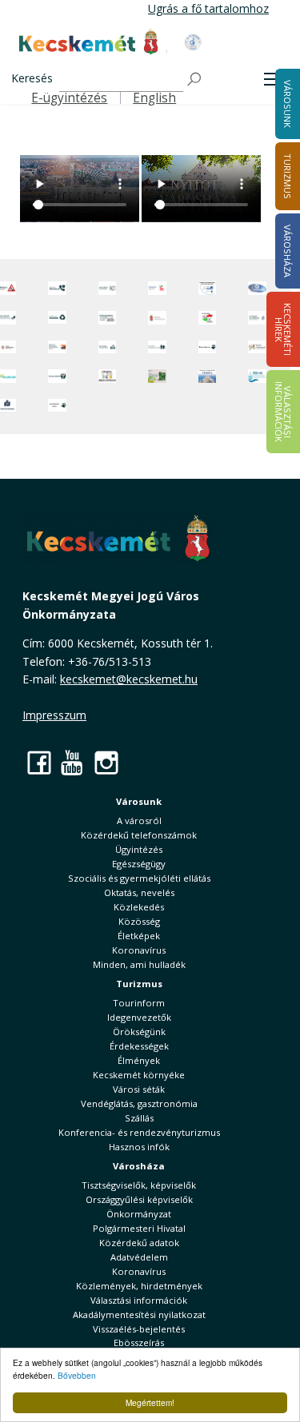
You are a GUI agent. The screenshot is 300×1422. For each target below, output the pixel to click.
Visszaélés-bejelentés (139, 1329)
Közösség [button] (139, 921)
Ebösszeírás (139, 1342)
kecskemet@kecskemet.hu (129, 679)
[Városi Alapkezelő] (257, 347)
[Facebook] (39, 762)
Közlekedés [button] (139, 907)
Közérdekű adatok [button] (139, 1243)
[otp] (157, 375)
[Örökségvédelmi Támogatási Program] (107, 318)
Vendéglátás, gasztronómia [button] (139, 1103)
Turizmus (139, 984)
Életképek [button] (139, 936)
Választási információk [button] (138, 1300)
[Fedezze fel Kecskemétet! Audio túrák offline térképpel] (57, 347)
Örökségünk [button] (139, 1032)
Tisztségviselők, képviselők (139, 1185)
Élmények (139, 1060)
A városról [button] (139, 821)
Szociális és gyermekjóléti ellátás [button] (139, 878)
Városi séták (139, 1089)
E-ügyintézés (69, 98)
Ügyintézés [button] (138, 849)
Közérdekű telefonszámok (139, 835)
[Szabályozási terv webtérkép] (257, 318)
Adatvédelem (139, 1257)
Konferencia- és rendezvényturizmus (139, 1132)
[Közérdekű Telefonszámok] (57, 288)
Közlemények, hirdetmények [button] (139, 1286)
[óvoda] (107, 375)
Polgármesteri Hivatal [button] (139, 1228)
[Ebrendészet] (207, 347)
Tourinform (139, 1003)
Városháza (139, 1166)
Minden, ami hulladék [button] (139, 964)
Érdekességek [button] (139, 1046)
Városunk (139, 801)
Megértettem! (150, 1402)
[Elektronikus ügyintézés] (157, 288)
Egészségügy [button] (139, 864)
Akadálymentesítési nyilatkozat (139, 1314)
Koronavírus (139, 950)
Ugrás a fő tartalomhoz (208, 8)
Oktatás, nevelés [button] (139, 892)
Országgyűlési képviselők (139, 1199)
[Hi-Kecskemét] (257, 288)
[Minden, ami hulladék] (57, 318)
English (154, 98)
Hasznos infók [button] (139, 1147)
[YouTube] (73, 762)
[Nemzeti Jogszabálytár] (157, 318)
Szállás (139, 1118)
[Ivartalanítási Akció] (57, 405)
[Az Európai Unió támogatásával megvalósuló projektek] (207, 288)
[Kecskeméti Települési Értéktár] (107, 347)
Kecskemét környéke (139, 1075)
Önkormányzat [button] (138, 1214)
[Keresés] (195, 79)
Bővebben (77, 1375)
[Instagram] (106, 762)
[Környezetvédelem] (57, 375)
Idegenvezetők (139, 1017)
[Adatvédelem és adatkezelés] (107, 288)
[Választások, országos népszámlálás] (207, 318)
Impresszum (54, 715)
